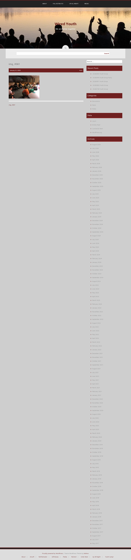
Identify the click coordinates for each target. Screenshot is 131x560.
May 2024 (95, 247)
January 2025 (96, 217)
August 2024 (96, 236)
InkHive (86, 553)
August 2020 (96, 414)
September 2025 (97, 186)
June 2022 (95, 330)
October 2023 (96, 274)
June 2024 (95, 243)
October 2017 (96, 528)
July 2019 (95, 463)
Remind (73, 557)
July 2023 (95, 285)
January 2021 (96, 395)
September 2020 (97, 410)
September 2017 (97, 532)
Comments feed (97, 128)
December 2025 (97, 175)
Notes (94, 109)
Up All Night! (73, 3)
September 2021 (97, 365)
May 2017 (95, 543)
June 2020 (95, 422)
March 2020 (96, 433)
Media (87, 3)
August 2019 (96, 460)
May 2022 (95, 334)
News (94, 105)
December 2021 (97, 353)
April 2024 (95, 251)
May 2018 (95, 501)
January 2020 (96, 441)
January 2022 (96, 349)
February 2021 (97, 391)
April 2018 (95, 505)
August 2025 (96, 190)
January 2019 (96, 479)
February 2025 (97, 213)
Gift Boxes (55, 557)
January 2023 (96, 308)
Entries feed (96, 125)
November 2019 (97, 448)
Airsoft (32, 557)
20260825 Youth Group (100, 74)
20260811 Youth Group (100, 81)
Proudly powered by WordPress (52, 553)
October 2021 (96, 361)
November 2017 (97, 524)
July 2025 (95, 194)
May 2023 (95, 292)
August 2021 (96, 368)
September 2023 (97, 277)
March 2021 (96, 387)
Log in (94, 121)
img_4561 (12, 105)
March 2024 (96, 255)
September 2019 (97, 456)
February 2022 (97, 346)
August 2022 (96, 323)
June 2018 (95, 498)
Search (106, 53)
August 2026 (96, 144)
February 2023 (97, 304)
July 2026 (95, 148)
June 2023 (95, 289)
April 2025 (95, 205)
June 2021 (95, 376)
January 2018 (96, 517)
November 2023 (97, 270)
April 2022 (95, 338)
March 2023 (96, 300)
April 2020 (95, 429)
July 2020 (95, 418)
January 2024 (96, 262)
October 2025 (96, 182)
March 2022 (96, 342)
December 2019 (97, 444)
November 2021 (97, 357)
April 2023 (95, 296)
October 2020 (96, 406)
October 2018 (96, 486)
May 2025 (95, 201)
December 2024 (97, 220)
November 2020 (97, 403)
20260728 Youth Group (100, 89)
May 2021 (95, 380)
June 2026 (95, 152)
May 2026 (95, 156)
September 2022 (97, 319)
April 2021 (95, 384)
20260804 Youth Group (100, 85)
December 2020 (97, 399)
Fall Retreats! (58, 3)
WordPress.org (97, 132)
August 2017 (96, 536)
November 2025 (97, 179)
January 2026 (96, 171)
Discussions (96, 101)
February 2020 (97, 437)
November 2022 (97, 311)
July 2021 (95, 372)
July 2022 (95, 327)
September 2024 (97, 232)
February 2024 (97, 258)
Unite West (84, 557)
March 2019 (96, 471)
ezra (80, 70)
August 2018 (96, 494)
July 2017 (95, 539)
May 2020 (95, 425)
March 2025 (96, 209)
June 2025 (95, 198)
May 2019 (95, 467)
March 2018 (96, 509)
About (44, 3)
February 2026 (97, 167)
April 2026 (95, 160)
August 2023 (96, 281)
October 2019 (96, 452)
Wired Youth (65, 24)
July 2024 (95, 239)
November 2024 (97, 224)
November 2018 (97, 482)
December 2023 (97, 266)
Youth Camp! (109, 557)
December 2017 (97, 520)
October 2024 (96, 228)
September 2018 (97, 490)
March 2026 (96, 163)
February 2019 (97, 475)
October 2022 (96, 315)
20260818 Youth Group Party (102, 77)
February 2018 (97, 513)
